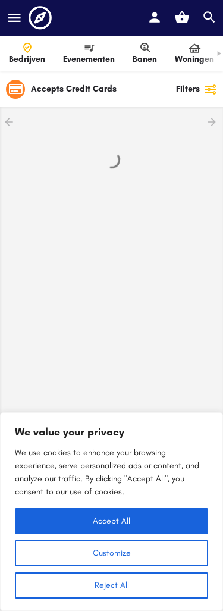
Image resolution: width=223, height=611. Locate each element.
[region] (111, 511)
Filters (188, 89)
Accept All (111, 521)
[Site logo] (42, 18)
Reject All (112, 585)
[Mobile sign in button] (154, 17)
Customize (112, 553)
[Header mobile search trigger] (209, 17)
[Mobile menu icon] (14, 18)
